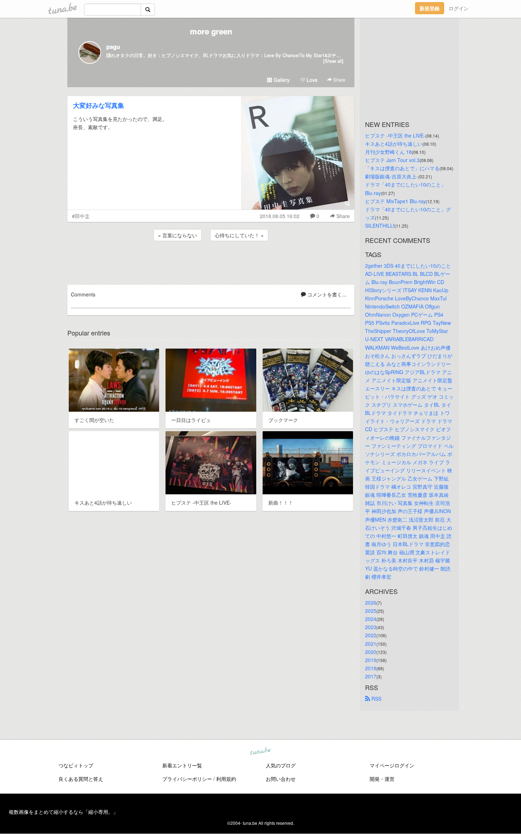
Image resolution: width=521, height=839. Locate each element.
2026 (370, 602)
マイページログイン (392, 765)
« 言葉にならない (177, 235)
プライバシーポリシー (187, 778)
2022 (370, 635)
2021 (370, 643)
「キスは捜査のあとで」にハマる (402, 168)
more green (211, 31)
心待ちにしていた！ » (239, 235)
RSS (375, 698)
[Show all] (333, 60)
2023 (370, 626)
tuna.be (260, 751)
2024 (370, 618)
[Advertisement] (210, 262)
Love (311, 79)
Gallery (281, 79)
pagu (113, 47)
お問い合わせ (281, 778)
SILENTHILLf (379, 225)
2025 (370, 610)
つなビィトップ (75, 765)
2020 (370, 651)
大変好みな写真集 (98, 105)
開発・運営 (382, 778)
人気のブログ (281, 765)
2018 (370, 668)
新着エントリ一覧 (182, 765)
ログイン (459, 8)
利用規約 (226, 778)
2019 (370, 659)
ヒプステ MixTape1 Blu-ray (395, 201)
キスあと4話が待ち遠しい (393, 143)
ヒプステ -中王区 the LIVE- (395, 135)
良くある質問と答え (80, 778)
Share (338, 79)
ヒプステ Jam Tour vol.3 (392, 159)
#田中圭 (81, 216)
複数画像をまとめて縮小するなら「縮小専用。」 (63, 811)
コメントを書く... (326, 294)
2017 (370, 676)
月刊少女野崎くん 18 (388, 151)
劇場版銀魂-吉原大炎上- (391, 176)
